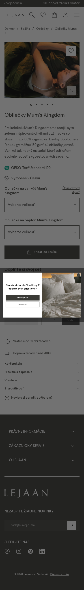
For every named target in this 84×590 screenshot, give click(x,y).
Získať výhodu (22, 297)
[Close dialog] (78, 275)
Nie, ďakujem (22, 304)
